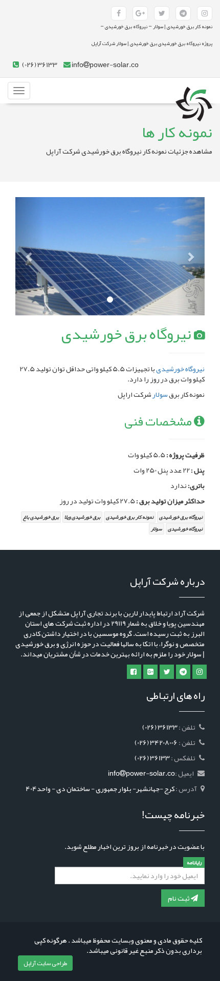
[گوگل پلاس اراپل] (150, 672)
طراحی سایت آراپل (45, 963)
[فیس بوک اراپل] (134, 672)
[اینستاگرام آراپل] (204, 13)
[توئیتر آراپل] (161, 13)
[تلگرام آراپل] (183, 13)
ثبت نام (179, 898)
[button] (29, 256)
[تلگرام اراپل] (183, 672)
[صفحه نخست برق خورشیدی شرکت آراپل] (194, 90)
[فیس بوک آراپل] (118, 13)
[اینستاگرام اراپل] (199, 672)
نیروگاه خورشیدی (180, 368)
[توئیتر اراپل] (167, 672)
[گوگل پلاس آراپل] (140, 13)
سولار (160, 394)
